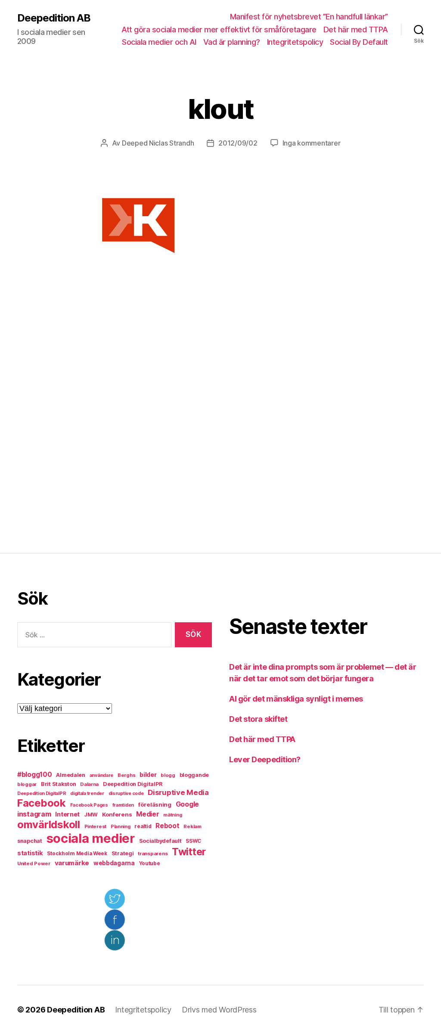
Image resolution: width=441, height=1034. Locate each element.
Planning (120, 826)
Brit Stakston (58, 784)
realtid (142, 826)
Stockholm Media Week (77, 854)
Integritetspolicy (295, 42)
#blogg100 (34, 774)
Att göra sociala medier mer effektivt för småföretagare (219, 29)
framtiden (123, 805)
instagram (34, 814)
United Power (33, 863)
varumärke (72, 863)
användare (102, 775)
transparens (153, 854)
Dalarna (89, 784)
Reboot (167, 826)
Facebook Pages (89, 805)
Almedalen (70, 775)
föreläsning (154, 804)
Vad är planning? (231, 42)
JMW (91, 814)
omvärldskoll (48, 824)
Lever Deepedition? (265, 759)
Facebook (41, 803)
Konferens (117, 814)
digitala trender (87, 793)
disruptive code (126, 793)
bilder (148, 774)
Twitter (189, 852)
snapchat (29, 841)
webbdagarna (114, 863)
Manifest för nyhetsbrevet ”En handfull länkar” (309, 16)
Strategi (123, 853)
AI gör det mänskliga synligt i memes (296, 698)
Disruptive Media (178, 792)
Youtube (149, 863)
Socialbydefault (160, 841)
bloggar (27, 784)
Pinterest (95, 826)
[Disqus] (220, 411)
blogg (168, 775)
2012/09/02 (237, 143)
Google (187, 804)
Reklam (192, 826)
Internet (67, 814)
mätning (172, 815)
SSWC (193, 841)
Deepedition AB (53, 18)
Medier (147, 814)
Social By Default (359, 42)
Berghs (126, 775)
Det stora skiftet (258, 718)
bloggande (194, 775)
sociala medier (91, 838)
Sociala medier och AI (159, 42)
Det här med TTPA (355, 29)
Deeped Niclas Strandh (158, 143)
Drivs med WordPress (219, 1009)
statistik (30, 853)
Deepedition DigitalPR (132, 784)
